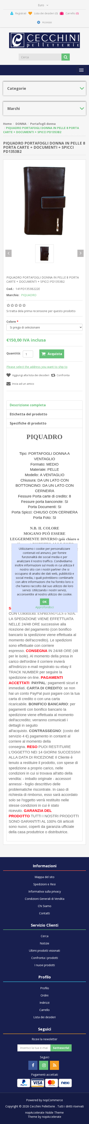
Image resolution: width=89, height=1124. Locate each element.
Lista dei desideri (44, 1017)
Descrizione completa (28, 405)
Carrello (44, 1010)
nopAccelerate (51, 1117)
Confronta (63, 375)
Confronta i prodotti (44, 958)
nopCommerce (53, 1100)
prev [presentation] (8, 253)
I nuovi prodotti (44, 965)
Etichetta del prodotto (28, 414)
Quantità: (13, 353)
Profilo (44, 988)
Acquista (55, 354)
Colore (11, 322)
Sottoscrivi (61, 1048)
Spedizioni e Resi (44, 884)
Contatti (44, 913)
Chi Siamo (44, 906)
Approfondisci (44, 607)
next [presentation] (80, 253)
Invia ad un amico (23, 384)
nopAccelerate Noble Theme (44, 1112)
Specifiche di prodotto (28, 423)
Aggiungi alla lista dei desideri (30, 375)
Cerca (44, 936)
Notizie (44, 943)
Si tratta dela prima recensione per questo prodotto (41, 311)
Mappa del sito (44, 877)
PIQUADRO (28, 295)
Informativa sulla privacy (44, 891)
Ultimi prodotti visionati (44, 950)
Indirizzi (44, 1003)
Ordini (44, 995)
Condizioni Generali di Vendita (44, 899)
